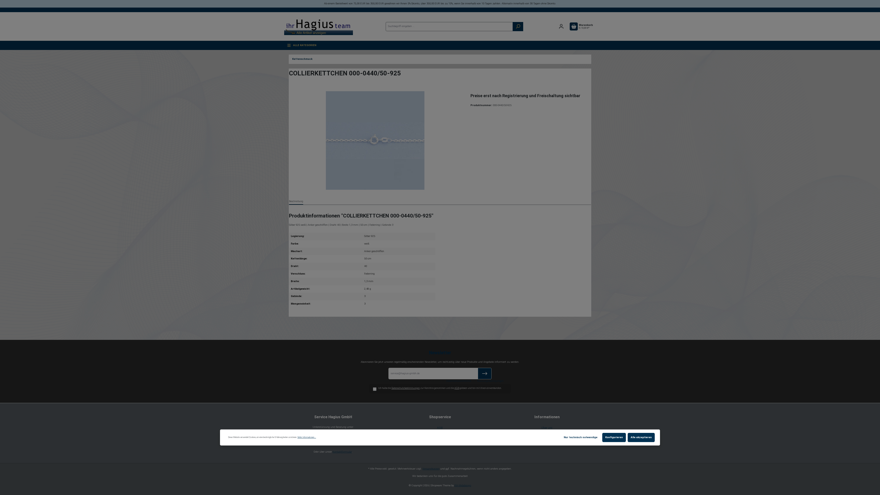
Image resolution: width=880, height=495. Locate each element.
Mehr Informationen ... (306, 437)
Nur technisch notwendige (580, 437)
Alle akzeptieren (641, 437)
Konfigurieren (614, 437)
